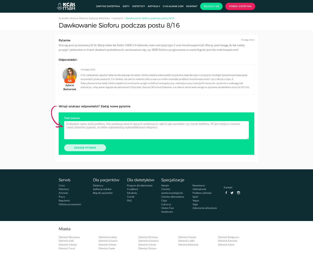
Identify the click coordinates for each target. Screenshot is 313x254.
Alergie (165, 185)
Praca (62, 196)
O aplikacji (132, 189)
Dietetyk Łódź (66, 240)
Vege (195, 204)
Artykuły (154, 6)
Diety (126, 6)
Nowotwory (199, 185)
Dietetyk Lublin (186, 240)
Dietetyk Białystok (188, 244)
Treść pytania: (72, 117)
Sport (195, 196)
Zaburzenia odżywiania (205, 207)
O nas (62, 185)
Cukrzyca (166, 204)
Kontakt (191, 6)
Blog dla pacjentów (103, 192)
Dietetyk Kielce (226, 244)
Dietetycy (138, 6)
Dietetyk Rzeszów (227, 240)
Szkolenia (132, 192)
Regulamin (64, 200)
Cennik (130, 196)
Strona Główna (79, 18)
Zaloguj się (211, 6)
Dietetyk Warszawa (69, 237)
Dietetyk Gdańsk (68, 244)
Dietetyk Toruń (67, 248)
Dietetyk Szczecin (108, 240)
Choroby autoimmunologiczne (172, 191)
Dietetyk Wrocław (148, 237)
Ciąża (164, 200)
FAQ (129, 200)
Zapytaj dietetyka (108, 6)
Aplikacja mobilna (102, 189)
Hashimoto (167, 211)
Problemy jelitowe (202, 192)
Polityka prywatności (70, 204)
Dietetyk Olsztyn (147, 248)
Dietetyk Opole (107, 248)
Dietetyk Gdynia (147, 244)
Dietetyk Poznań (187, 237)
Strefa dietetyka (240, 6)
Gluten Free (167, 207)
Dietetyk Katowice (148, 240)
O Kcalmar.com (173, 6)
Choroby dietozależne (172, 196)
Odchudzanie (199, 189)
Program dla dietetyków (140, 185)
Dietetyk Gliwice (107, 244)
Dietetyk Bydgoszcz (228, 237)
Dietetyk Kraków (108, 237)
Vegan (196, 200)
